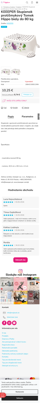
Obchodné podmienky (10, 351)
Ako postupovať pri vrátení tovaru (14, 342)
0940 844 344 (12, 317)
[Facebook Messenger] (14, 323)
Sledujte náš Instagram (21, 274)
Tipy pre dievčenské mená (11, 360)
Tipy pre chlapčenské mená (11, 363)
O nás (4, 333)
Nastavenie (20, 392)
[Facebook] (4, 323)
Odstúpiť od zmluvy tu (10, 366)
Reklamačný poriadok (9, 348)
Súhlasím (19, 398)
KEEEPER (10, 23)
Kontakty (5, 357)
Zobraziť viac (20, 260)
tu (22, 387)
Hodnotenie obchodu (20, 190)
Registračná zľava (8, 345)
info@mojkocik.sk (13, 313)
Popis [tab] (11, 116)
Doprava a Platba (8, 339)
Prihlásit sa (27, 95)
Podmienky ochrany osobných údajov (15, 354)
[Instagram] (9, 323)
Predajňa (5, 336)
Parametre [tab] (27, 116)
